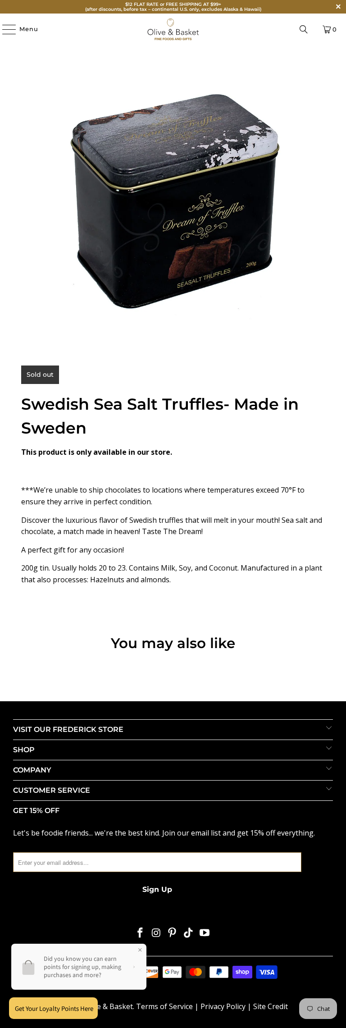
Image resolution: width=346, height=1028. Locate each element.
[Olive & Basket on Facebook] (140, 933)
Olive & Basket (108, 1006)
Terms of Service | (168, 1006)
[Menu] (4, 29)
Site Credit (270, 1006)
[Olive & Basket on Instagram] (156, 933)
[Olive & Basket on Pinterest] (172, 933)
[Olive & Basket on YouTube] (205, 933)
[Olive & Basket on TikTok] (189, 933)
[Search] (303, 29)
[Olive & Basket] (173, 29)
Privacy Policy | (226, 1006)
